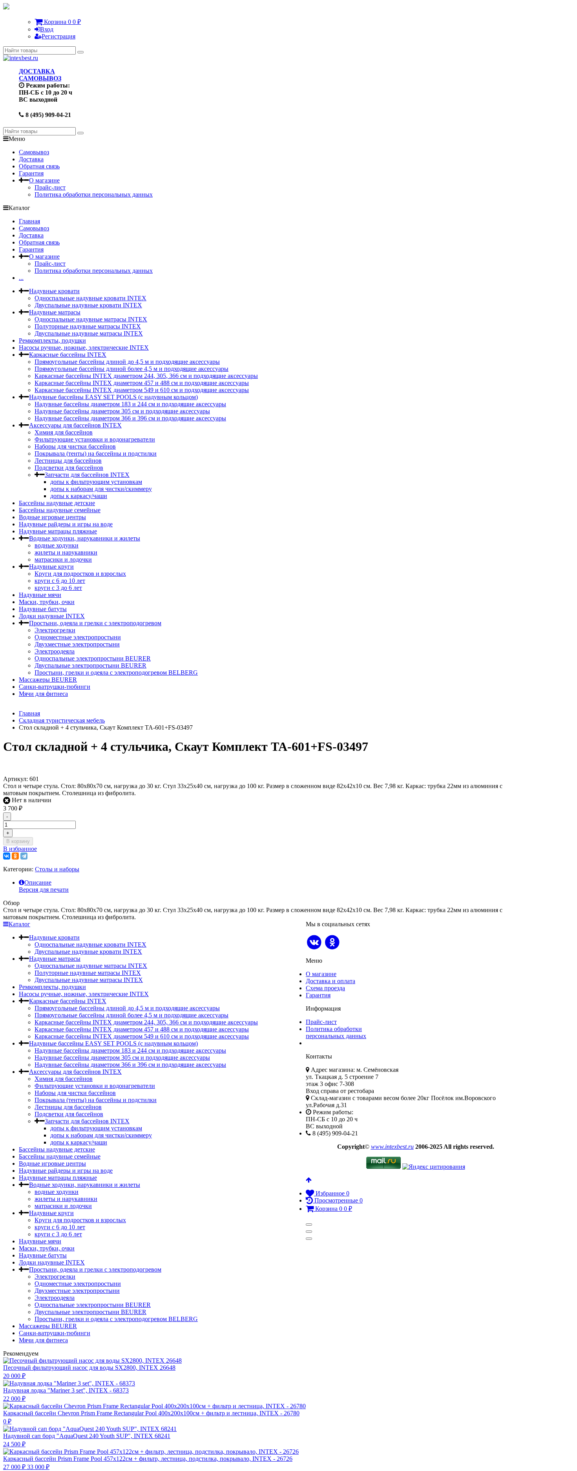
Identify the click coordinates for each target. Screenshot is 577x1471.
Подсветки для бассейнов (69, 467)
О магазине (44, 180)
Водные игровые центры (52, 517)
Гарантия (31, 173)
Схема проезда (325, 988)
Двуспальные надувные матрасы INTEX (89, 333)
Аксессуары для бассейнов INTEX (75, 425)
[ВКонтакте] (6, 856)
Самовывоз (34, 152)
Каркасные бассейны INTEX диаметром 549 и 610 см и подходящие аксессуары (142, 390)
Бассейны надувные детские (57, 503)
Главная (29, 221)
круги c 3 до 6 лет (58, 587)
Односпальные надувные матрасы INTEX (91, 319)
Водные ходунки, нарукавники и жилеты (84, 538)
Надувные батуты (43, 609)
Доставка (31, 159)
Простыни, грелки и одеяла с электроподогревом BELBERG (116, 672)
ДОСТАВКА (37, 71)
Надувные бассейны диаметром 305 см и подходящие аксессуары (122, 411)
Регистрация (58, 36)
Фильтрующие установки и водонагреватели (95, 439)
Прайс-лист (50, 187)
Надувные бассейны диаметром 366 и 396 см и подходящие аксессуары (130, 418)
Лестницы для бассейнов (68, 460)
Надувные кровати (54, 291)
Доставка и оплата (330, 981)
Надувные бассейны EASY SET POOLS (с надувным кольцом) (113, 397)
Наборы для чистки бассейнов (75, 446)
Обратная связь (39, 166)
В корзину (18, 841)
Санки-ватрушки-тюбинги (54, 686)
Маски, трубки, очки (47, 602)
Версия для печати (44, 889)
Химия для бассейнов (64, 432)
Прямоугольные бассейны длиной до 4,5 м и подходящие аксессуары (127, 361)
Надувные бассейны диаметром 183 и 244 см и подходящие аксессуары (130, 404)
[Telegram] (23, 856)
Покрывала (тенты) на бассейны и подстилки (96, 453)
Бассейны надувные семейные (59, 510)
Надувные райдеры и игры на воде (66, 524)
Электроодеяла (55, 651)
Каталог (19, 924)
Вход (46, 29)
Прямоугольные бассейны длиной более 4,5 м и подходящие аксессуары (131, 368)
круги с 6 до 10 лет (60, 580)
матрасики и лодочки (63, 559)
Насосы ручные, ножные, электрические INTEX (84, 347)
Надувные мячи (40, 594)
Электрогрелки (55, 630)
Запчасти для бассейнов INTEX (87, 474)
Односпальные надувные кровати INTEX (90, 298)
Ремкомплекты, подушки (52, 340)
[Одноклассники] (15, 856)
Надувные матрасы (54, 312)
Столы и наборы (57, 869)
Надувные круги (51, 566)
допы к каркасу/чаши (78, 496)
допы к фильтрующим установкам (96, 481)
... (21, 277)
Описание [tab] (37, 882)
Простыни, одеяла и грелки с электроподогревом (95, 623)
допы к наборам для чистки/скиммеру (101, 488)
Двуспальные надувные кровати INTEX (88, 305)
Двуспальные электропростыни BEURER (90, 665)
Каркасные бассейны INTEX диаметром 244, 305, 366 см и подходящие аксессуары (146, 375)
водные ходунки (57, 545)
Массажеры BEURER (48, 679)
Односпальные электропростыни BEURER (93, 658)
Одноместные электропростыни (78, 637)
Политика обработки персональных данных (94, 194)
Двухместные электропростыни (77, 644)
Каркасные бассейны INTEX (67, 354)
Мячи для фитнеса (43, 693)
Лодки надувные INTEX (52, 616)
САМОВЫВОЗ (40, 78)
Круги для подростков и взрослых (80, 573)
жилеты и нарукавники (66, 552)
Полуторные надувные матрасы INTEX (88, 326)
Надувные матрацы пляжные (58, 531)
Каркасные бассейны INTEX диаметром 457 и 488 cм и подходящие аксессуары (142, 383)
